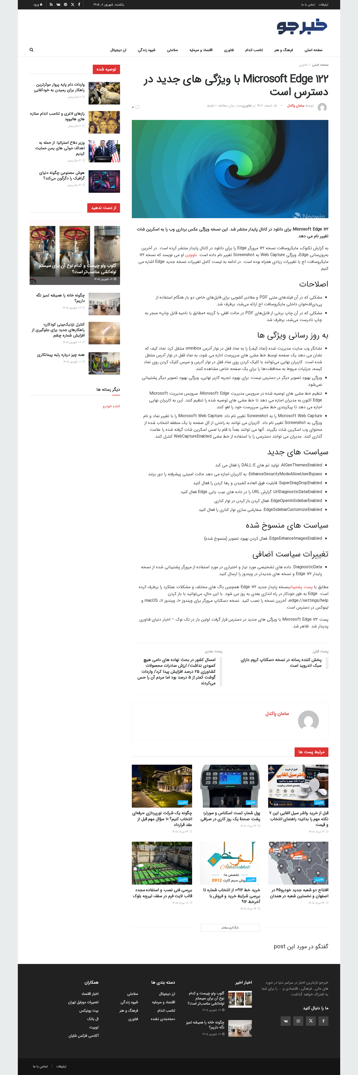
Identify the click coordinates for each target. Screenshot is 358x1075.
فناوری (229, 50)
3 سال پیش (74, 160)
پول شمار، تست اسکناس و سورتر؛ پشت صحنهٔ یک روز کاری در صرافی (230, 816)
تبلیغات (323, 4)
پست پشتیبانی (301, 587)
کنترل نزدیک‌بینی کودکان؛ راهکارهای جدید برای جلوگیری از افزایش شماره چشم (58, 330)
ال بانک (93, 1019)
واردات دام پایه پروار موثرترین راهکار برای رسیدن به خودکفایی (59, 87)
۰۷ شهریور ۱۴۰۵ (103, 279)
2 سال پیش (75, 97)
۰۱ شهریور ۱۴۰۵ (72, 362)
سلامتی (172, 50)
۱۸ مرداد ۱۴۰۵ (180, 903)
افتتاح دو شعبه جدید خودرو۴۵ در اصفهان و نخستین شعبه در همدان (299, 893)
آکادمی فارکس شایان (84, 1036)
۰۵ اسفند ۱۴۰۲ (267, 105)
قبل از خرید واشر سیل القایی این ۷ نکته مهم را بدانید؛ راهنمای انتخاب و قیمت (298, 819)
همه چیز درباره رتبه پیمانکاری (61, 355)
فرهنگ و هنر (283, 50)
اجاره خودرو (111, 406)
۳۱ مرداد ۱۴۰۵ (317, 832)
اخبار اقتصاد (90, 994)
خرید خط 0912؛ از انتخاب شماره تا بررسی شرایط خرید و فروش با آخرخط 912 (231, 896)
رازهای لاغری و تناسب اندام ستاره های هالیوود (57, 116)
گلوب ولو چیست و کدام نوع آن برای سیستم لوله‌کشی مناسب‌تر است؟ (77, 268)
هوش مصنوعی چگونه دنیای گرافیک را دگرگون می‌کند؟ (62, 175)
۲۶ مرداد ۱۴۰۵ (248, 826)
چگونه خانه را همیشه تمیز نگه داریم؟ (60, 298)
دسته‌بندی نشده (163, 1019)
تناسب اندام (254, 50)
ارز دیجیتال (118, 50)
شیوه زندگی (146, 50)
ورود (36, 4)
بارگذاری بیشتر (230, 927)
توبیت (94, 1027)
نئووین (191, 255)
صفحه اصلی (314, 50)
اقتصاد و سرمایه (201, 50)
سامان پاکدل (296, 105)
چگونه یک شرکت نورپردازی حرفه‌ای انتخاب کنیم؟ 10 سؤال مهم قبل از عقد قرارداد (162, 819)
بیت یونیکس (89, 1010)
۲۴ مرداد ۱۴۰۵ (180, 832)
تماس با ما (308, 4)
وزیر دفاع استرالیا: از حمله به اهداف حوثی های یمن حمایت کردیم (60, 148)
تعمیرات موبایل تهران (83, 1002)
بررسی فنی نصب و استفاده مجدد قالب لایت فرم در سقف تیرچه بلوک (162, 893)
